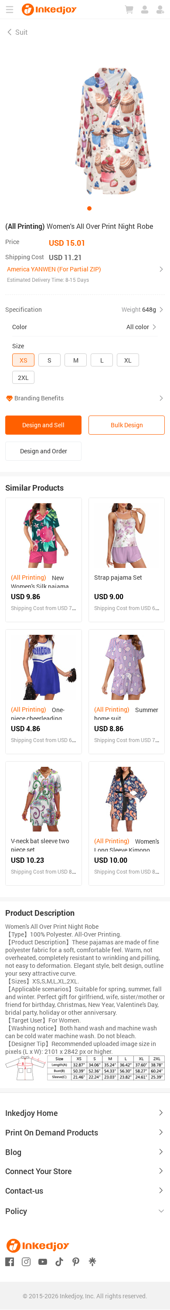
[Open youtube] (42, 1260)
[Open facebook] (9, 1260)
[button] (85, 274)
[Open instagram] (26, 1260)
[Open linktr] (92, 1260)
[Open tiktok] (59, 1260)
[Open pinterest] (75, 1260)
